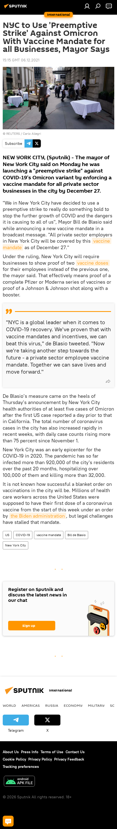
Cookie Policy (14, 759)
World (9, 705)
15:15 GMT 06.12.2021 (21, 60)
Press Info (29, 751)
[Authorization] (87, 6)
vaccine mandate (48, 535)
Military (96, 705)
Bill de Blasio (76, 535)
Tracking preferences (21, 766)
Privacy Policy (40, 759)
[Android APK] (19, 782)
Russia (51, 705)
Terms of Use (52, 751)
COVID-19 (23, 535)
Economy (73, 705)
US (7, 535)
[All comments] (8, 821)
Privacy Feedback (69, 759)
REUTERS (13, 134)
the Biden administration (38, 516)
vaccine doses (92, 263)
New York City (15, 545)
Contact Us (75, 751)
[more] (108, 381)
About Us (11, 751)
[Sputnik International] (16, 8)
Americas (30, 705)
